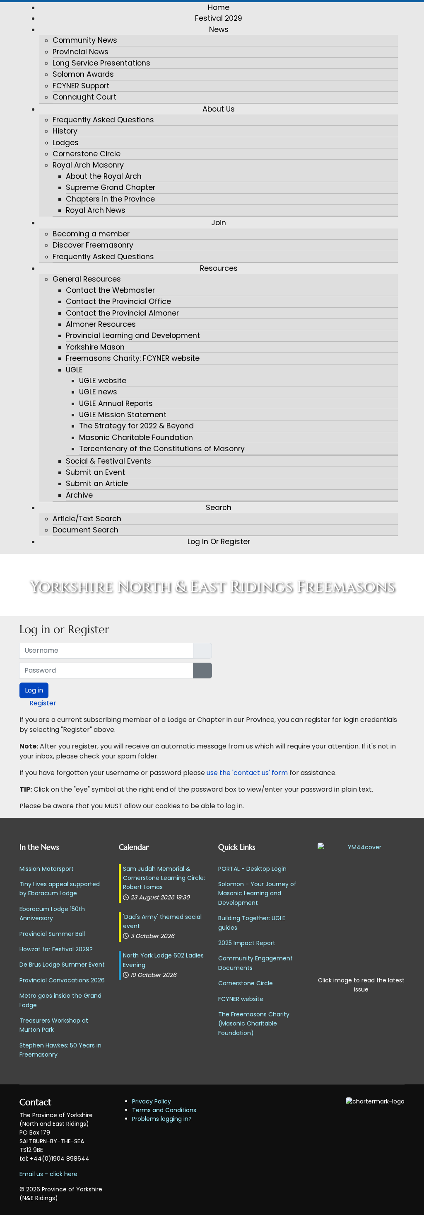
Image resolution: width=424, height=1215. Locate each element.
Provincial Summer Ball (52, 934)
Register (42, 703)
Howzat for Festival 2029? (56, 949)
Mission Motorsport (46, 869)
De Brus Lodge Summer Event (62, 964)
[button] (218, 29)
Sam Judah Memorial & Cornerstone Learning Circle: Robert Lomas (164, 878)
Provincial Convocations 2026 (62, 980)
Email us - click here (48, 1174)
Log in (34, 690)
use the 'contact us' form (248, 773)
